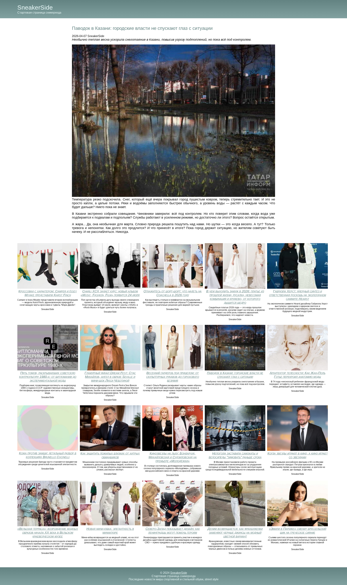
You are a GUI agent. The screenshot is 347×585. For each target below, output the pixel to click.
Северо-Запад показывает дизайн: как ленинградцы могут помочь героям (172, 530)
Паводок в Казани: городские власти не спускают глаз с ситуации (235, 375)
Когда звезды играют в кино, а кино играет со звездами (297, 455)
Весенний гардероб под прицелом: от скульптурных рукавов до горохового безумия (172, 376)
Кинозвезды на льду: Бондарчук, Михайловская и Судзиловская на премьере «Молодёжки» (173, 457)
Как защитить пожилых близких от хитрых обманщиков (110, 455)
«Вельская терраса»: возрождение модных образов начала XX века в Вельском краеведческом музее (47, 532)
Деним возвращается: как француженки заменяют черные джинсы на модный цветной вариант (235, 532)
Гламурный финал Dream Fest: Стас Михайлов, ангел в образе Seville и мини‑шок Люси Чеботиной (110, 376)
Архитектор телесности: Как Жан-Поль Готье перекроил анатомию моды (297, 375)
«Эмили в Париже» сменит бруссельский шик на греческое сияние (297, 530)
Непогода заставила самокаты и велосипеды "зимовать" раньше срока (235, 455)
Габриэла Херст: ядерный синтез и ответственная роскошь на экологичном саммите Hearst (297, 295)
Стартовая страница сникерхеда (39, 12)
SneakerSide (35, 7)
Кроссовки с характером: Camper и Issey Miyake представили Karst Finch (47, 293)
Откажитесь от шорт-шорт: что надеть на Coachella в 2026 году (172, 293)
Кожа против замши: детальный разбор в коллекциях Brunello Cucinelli (47, 455)
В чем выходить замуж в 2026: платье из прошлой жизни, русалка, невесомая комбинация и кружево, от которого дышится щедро (235, 296)
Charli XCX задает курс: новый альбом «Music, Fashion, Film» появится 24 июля (110, 293)
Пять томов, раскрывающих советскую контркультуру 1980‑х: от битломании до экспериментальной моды (47, 376)
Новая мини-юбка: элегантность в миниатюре (110, 530)
